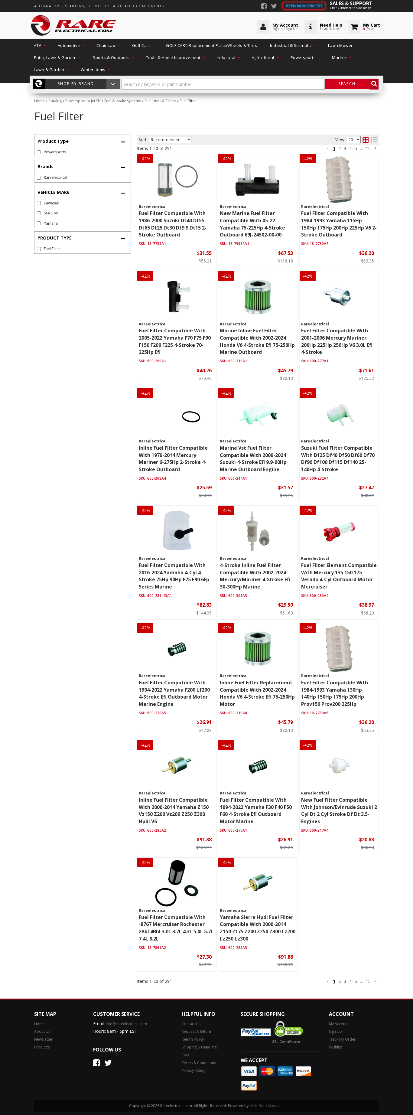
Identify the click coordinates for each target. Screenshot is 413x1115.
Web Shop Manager (266, 1105)
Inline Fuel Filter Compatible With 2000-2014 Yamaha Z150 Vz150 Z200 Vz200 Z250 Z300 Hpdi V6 (174, 811)
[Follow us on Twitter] (273, 6)
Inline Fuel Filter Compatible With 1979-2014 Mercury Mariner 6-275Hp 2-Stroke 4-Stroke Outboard (173, 459)
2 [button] (339, 148)
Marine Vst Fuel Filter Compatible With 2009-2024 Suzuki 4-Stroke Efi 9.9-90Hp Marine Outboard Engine (253, 459)
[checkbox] (39, 178)
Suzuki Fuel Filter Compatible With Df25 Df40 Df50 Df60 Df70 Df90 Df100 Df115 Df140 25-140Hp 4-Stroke (338, 459)
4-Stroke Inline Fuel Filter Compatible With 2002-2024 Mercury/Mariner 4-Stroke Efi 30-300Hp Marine (255, 576)
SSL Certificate (286, 1041)
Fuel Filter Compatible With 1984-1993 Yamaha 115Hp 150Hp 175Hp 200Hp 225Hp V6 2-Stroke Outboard (339, 224)
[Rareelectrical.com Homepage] (74, 26)
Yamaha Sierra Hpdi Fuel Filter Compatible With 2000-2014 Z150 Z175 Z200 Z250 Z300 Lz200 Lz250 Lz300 (257, 928)
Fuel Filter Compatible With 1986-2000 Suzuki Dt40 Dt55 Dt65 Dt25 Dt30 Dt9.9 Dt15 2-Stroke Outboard (173, 224)
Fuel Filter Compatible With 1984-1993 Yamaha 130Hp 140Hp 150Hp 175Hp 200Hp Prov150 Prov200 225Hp (334, 693)
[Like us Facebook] (263, 6)
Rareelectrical (55, 177)
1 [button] (334, 148)
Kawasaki (52, 203)
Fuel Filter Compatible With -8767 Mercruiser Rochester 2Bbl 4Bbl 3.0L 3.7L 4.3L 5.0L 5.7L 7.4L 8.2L (176, 928)
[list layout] (374, 139)
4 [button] (350, 148)
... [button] (361, 148)
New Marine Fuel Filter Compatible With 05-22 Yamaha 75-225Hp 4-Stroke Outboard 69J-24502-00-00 (252, 224)
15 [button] (368, 148)
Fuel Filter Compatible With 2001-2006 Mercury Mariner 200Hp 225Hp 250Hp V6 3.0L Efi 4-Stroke (336, 341)
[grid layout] (365, 139)
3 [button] (345, 148)
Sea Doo (51, 213)
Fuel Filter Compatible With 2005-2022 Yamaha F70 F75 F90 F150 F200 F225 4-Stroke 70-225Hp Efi (175, 341)
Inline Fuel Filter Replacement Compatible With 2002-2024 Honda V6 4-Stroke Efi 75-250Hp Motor (257, 693)
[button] (39, 45)
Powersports (55, 152)
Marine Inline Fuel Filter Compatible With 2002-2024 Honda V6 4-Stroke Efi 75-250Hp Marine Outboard (257, 341)
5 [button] (356, 148)
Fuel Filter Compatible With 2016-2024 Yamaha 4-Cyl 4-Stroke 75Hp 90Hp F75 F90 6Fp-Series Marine (175, 576)
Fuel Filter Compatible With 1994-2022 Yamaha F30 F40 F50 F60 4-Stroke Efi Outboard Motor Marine (256, 811)
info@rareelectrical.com (126, 1023)
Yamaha (51, 223)
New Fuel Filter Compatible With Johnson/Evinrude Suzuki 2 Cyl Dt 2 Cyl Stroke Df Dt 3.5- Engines (339, 811)
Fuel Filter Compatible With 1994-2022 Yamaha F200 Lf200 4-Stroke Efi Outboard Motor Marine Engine (174, 693)
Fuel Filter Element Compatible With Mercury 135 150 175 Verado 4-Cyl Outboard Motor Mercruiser (339, 576)
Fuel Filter (52, 248)
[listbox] (170, 139)
